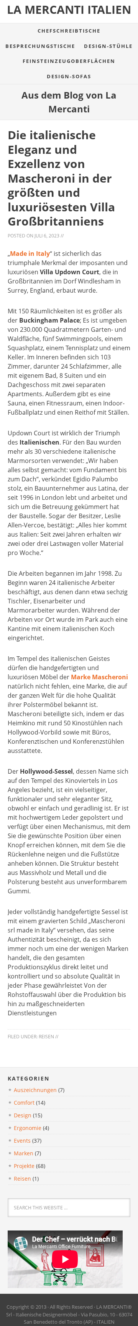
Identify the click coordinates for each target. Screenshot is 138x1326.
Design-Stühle (108, 46)
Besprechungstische (40, 46)
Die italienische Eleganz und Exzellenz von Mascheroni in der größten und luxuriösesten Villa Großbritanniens (61, 178)
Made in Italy (30, 253)
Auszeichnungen (35, 1090)
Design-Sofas (69, 76)
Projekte (24, 1166)
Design (22, 1115)
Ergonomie (27, 1128)
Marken (23, 1153)
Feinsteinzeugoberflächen (69, 61)
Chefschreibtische (69, 30)
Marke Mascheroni (99, 677)
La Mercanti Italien (69, 9)
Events (22, 1140)
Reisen (46, 1036)
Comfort (24, 1102)
